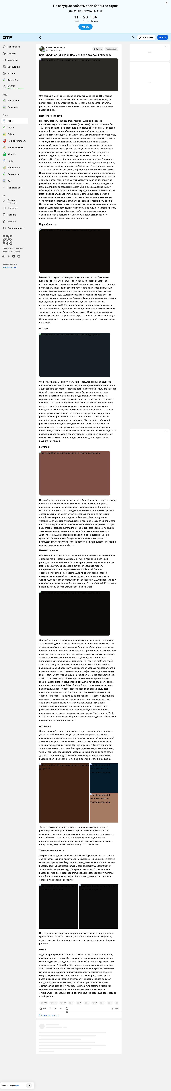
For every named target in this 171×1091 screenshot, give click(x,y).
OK (29, 1085)
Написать (148, 37)
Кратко (99, 49)
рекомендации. (10, 267)
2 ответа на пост (48, 1015)
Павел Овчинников (55, 48)
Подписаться (111, 49)
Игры (48, 50)
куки (17, 1085)
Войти (162, 37)
